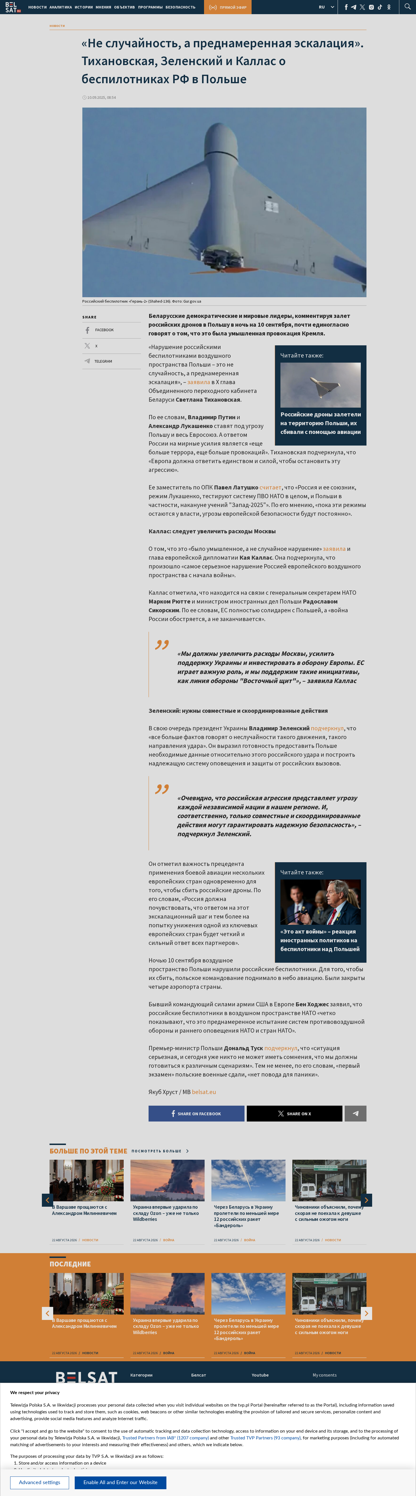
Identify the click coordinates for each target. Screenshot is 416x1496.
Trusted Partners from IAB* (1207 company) (165, 1438)
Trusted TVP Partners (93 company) (265, 1438)
